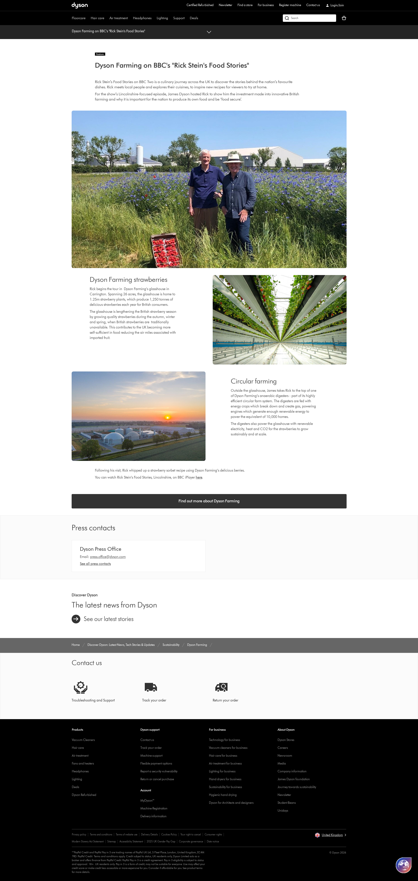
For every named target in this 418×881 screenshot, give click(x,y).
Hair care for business (223, 756)
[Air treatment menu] (130, 18)
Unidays (283, 811)
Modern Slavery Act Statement (88, 841)
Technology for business (224, 740)
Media (282, 763)
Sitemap (111, 841)
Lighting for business (222, 771)
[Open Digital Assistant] (403, 865)
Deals (194, 18)
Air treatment (119, 18)
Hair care (97, 18)
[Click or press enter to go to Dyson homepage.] (80, 5)
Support (179, 18)
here (199, 477)
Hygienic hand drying (223, 795)
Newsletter (225, 5)
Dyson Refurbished (84, 795)
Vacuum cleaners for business (228, 748)
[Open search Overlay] (309, 18)
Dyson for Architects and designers (231, 803)
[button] (330, 835)
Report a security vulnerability (158, 771)
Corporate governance (191, 841)
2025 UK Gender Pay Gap (161, 841)
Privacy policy (79, 834)
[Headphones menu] (154, 18)
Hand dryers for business (225, 779)
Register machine (290, 5)
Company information (292, 771)
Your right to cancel (190, 834)
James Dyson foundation (294, 779)
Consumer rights (213, 834)
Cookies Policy (169, 834)
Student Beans (287, 803)
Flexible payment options (156, 763)
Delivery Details (149, 834)
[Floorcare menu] (88, 18)
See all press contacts (95, 564)
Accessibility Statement (131, 841)
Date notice (213, 841)
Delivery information (153, 816)
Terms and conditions (101, 834)
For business (266, 5)
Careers (283, 748)
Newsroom (285, 756)
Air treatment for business (225, 763)
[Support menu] (187, 18)
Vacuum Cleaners (83, 740)
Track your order (151, 748)
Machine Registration (153, 808)
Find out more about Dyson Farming (209, 501)
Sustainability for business (225, 787)
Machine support (151, 756)
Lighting (162, 18)
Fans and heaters (83, 763)
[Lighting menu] (170, 18)
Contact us (313, 5)
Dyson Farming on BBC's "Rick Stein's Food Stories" (108, 31)
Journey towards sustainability (297, 787)
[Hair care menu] (106, 18)
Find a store (245, 5)
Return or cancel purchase (157, 779)
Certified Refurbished (200, 5)
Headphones (142, 18)
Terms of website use (126, 834)
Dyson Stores (286, 740)
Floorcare (79, 18)
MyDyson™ (147, 800)
